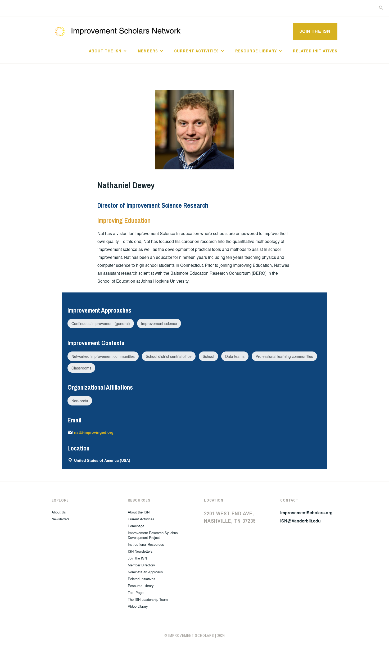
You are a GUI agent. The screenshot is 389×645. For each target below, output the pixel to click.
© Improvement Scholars (189, 635)
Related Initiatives (315, 51)
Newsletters (61, 518)
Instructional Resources (146, 544)
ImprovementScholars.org (306, 512)
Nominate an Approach (145, 571)
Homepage (136, 525)
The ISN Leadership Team (148, 599)
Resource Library (256, 51)
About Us (59, 512)
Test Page (135, 592)
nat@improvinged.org (94, 432)
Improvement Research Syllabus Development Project (153, 535)
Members (148, 51)
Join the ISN (315, 31)
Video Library (138, 606)
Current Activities (196, 51)
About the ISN (105, 51)
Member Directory (141, 564)
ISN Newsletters (140, 551)
